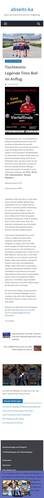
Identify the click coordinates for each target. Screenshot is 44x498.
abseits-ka (22, 9)
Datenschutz (7, 460)
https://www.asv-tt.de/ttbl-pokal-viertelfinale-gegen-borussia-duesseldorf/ (20, 312)
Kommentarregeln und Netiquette (15, 447)
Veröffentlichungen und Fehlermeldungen (17, 452)
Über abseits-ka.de (9, 470)
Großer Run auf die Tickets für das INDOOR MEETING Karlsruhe (26, 337)
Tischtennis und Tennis (13, 61)
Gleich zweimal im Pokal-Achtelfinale (16, 414)
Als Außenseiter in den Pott (13, 422)
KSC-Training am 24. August (13, 418)
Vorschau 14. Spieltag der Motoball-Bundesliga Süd (21, 406)
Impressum (6, 465)
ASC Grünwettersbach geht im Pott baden (18, 410)
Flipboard (22, 393)
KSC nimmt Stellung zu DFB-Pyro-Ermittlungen (18, 348)
